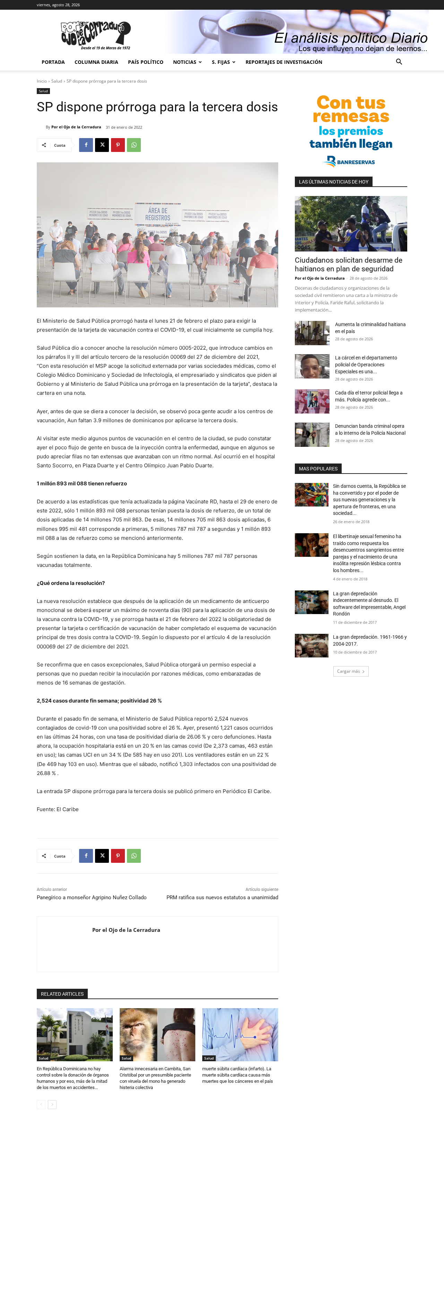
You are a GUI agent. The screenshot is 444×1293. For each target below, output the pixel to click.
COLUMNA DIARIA (96, 62)
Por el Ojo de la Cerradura (76, 126)
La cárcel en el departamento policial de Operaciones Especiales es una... (366, 364)
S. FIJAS (221, 62)
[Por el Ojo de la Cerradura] (41, 127)
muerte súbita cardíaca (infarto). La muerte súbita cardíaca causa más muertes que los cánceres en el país (237, 1075)
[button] (399, 62)
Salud (56, 81)
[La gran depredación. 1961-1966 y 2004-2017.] (311, 645)
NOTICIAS (184, 62)
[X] (102, 145)
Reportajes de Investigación (284, 62)
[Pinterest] (118, 145)
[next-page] (52, 1104)
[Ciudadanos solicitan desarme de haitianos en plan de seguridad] (351, 224)
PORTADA (53, 62)
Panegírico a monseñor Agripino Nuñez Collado (92, 897)
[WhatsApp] (134, 145)
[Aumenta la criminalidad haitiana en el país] (312, 333)
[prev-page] (41, 1104)
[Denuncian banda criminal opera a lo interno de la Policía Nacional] (312, 435)
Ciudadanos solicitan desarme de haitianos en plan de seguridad (348, 264)
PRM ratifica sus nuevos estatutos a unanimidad (222, 897)
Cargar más (348, 671)
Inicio (42, 81)
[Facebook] (86, 145)
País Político (145, 62)
